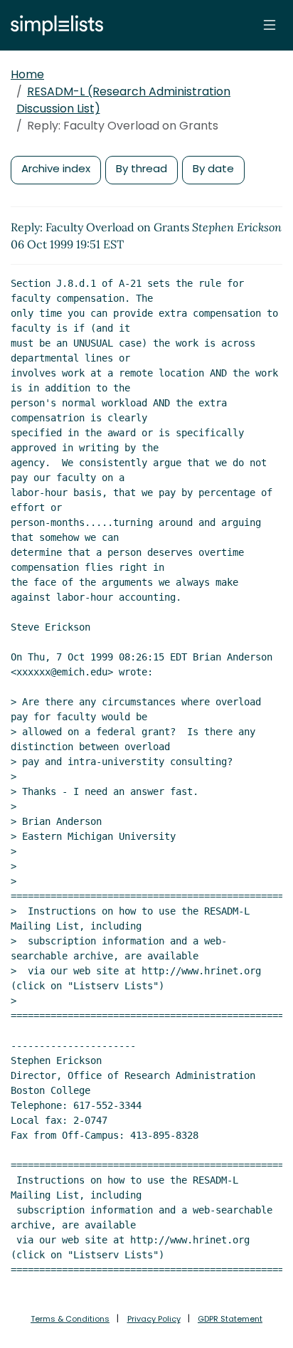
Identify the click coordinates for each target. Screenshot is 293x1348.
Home (27, 74)
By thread (141, 168)
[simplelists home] (53, 25)
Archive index (55, 168)
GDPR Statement (230, 1319)
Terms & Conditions (70, 1319)
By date (213, 168)
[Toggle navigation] (269, 25)
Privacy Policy (154, 1319)
